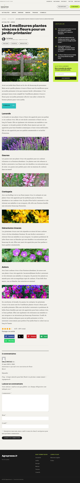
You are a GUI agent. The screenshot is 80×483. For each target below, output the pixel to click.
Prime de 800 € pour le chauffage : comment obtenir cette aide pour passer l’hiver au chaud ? (66, 49)
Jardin (14, 12)
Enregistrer (23, 43)
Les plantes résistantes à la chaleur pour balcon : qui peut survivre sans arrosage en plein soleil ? (67, 40)
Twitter (70, 1)
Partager (5, 43)
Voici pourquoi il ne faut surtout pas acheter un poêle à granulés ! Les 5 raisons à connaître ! (67, 31)
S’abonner (74, 6)
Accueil (4, 18)
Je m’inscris (66, 78)
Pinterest (64, 1)
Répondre (5, 373)
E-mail (4, 423)
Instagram (57, 1)
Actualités (5, 12)
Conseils (43, 12)
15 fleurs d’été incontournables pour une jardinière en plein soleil (67, 56)
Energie (20, 12)
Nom (4, 415)
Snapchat (77, 1)
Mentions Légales (55, 458)
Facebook (49, 1)
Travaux (35, 12)
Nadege (10, 38)
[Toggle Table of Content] (12, 105)
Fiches (52, 460)
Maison (28, 12)
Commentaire (6, 393)
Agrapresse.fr (9, 456)
